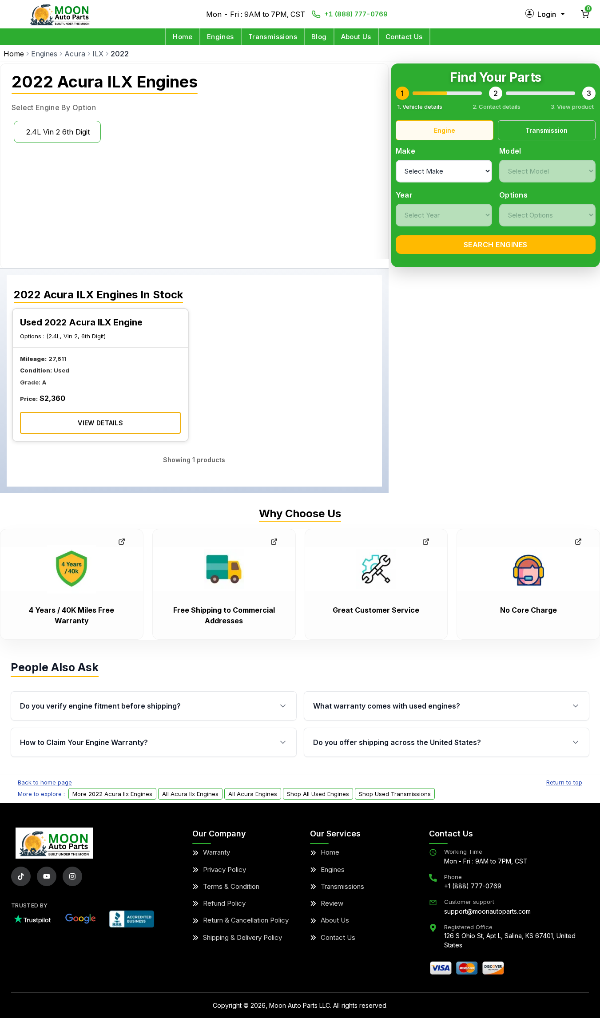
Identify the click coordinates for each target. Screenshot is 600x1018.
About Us (356, 36)
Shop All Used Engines (318, 793)
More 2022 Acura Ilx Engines (112, 793)
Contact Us (404, 36)
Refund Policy (224, 903)
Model (510, 151)
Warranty (216, 852)
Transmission (546, 130)
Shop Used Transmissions (395, 793)
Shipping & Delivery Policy (242, 937)
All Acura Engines (252, 793)
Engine (444, 130)
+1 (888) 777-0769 (356, 14)
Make (405, 151)
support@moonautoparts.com (487, 911)
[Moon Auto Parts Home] (54, 843)
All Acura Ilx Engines (190, 793)
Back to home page (45, 782)
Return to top (564, 782)
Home (183, 36)
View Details (100, 423)
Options (513, 194)
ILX (97, 53)
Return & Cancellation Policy (246, 920)
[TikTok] (21, 876)
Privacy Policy (224, 869)
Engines (220, 36)
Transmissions (272, 36)
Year (404, 194)
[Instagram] (72, 876)
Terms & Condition (231, 886)
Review (332, 903)
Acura (74, 53)
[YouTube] (46, 876)
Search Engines (496, 244)
